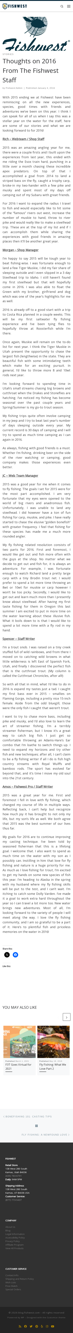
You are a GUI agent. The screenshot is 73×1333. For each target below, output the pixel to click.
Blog (7, 1230)
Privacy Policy (12, 1241)
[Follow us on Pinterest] (36, 1326)
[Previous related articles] (58, 1017)
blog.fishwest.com (29, 1312)
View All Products (14, 1248)
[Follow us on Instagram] (47, 1326)
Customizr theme (56, 1317)
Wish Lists (10, 1282)
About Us (10, 1226)
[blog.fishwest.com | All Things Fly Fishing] (15, 5)
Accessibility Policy (15, 1237)
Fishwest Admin (14, 88)
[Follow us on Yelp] (42, 1326)
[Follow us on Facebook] (25, 1326)
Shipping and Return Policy (19, 1278)
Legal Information (15, 1234)
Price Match (11, 1286)
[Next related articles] (66, 1017)
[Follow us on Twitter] (31, 1326)
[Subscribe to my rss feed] (20, 1326)
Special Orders (13, 1289)
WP (22, 1317)
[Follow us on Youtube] (52, 1326)
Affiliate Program (14, 1244)
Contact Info (12, 1275)
